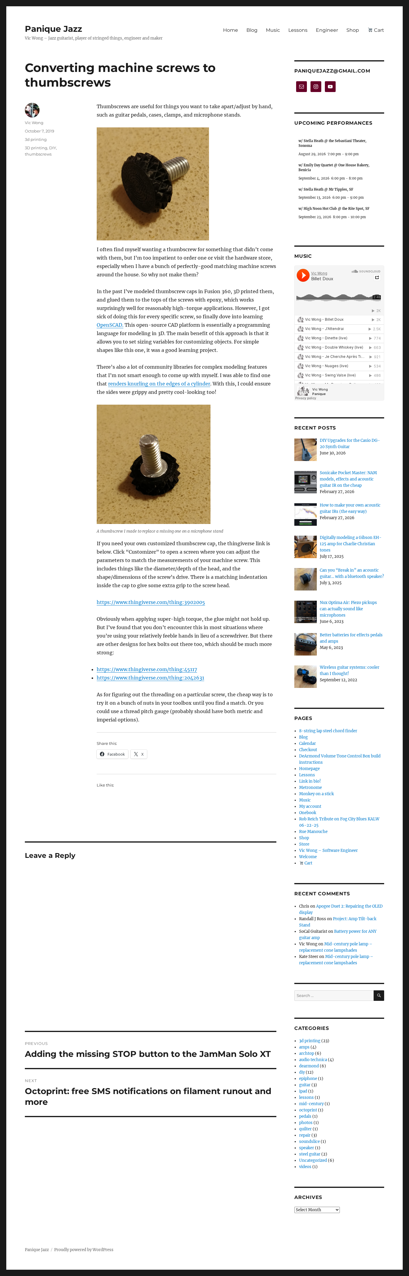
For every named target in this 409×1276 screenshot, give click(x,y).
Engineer (327, 30)
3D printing (36, 147)
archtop (306, 1053)
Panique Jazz (53, 29)
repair (304, 1135)
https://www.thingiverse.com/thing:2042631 (150, 678)
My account (310, 806)
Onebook (307, 812)
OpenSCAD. (110, 325)
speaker (306, 1147)
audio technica (313, 1059)
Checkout (308, 749)
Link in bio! (310, 781)
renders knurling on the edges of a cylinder (159, 384)
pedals (305, 1116)
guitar (304, 1084)
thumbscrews (38, 154)
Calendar (307, 743)
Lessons (297, 30)
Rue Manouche (313, 831)
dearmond (309, 1066)
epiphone (308, 1078)
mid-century (311, 1103)
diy (302, 1072)
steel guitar (309, 1154)
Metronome (310, 787)
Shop (352, 30)
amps (304, 1047)
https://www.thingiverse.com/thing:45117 (147, 669)
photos (306, 1122)
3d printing (36, 139)
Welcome (308, 856)
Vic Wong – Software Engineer (328, 850)
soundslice (309, 1141)
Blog (251, 30)
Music (273, 30)
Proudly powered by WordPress (83, 1249)
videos (305, 1166)
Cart (378, 30)
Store (304, 844)
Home (230, 30)
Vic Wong (34, 122)
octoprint (308, 1110)
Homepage (309, 768)
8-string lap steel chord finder (328, 730)
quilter (305, 1129)
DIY (52, 147)
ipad (303, 1091)
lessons (306, 1097)
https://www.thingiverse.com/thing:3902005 (151, 602)
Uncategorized (313, 1160)
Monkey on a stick (316, 793)
